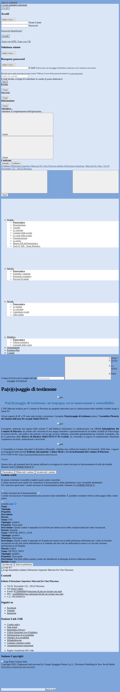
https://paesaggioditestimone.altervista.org (38, 454)
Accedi (5, 8)
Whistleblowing (14, 640)
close (4, 195)
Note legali (12, 627)
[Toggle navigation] (24, 181)
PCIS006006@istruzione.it (38, 591)
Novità (114, 360)
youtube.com (7, 504)
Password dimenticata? (11, 31)
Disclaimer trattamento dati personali (18, 667)
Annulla (5, 163)
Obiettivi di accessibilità (18, 637)
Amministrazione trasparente (20, 645)
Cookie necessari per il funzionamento (19, 493)
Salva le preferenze (24, 564)
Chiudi (5, 90)
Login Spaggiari (76, 73)
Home (114, 358)
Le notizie (114, 367)
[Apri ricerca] (96, 181)
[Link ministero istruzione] (14, 5)
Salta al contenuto (9, 2)
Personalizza (7, 472)
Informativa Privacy (16, 630)
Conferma (16, 163)
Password (33, 25)
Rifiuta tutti (25, 472)
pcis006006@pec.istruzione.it (38, 594)
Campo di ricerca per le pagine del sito (19, 378)
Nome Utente (35, 22)
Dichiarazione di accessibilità (20, 635)
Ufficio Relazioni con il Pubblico (22, 632)
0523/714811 (17, 589)
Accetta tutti (46, 472)
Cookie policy (13, 624)
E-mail (32, 68)
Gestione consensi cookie (18, 643)
